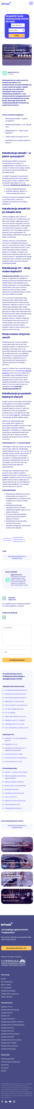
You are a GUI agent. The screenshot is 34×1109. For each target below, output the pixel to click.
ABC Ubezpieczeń (7, 982)
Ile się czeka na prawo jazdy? (15, 786)
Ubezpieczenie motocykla (14, 793)
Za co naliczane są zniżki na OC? (16, 728)
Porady (3, 979)
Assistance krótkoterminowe (15, 694)
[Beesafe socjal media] (2, 1102)
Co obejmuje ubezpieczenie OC (16, 690)
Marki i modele (6, 985)
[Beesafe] (6, 3)
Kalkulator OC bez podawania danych (16, 739)
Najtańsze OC (5, 1016)
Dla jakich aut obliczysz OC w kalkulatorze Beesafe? (15, 749)
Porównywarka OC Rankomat (16, 758)
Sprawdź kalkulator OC (16, 948)
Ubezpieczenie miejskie (8, 1043)
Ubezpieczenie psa (12, 789)
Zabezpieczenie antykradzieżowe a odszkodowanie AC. (19, 539)
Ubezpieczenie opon (7, 1028)
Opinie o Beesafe (6, 997)
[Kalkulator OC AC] (17, 26)
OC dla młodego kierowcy (14, 709)
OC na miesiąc (10, 713)
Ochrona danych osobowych (10, 1062)
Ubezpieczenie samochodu (10, 1010)
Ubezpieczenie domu (8, 1019)
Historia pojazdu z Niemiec (14, 782)
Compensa (4, 1068)
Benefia (3, 1071)
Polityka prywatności (8, 1059)
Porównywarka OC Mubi (13, 754)
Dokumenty (5, 1065)
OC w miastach (6, 988)
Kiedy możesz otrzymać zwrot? (17, 137)
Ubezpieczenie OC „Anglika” (15, 720)
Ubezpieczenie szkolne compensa (12, 1022)
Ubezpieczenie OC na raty (14, 724)
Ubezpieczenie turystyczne (10, 994)
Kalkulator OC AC (11, 744)
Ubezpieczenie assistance (9, 1046)
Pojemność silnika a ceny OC (15, 716)
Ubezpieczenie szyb (7, 1031)
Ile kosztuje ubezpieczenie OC (16, 698)
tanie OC (17, 415)
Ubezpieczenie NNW (7, 1037)
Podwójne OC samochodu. (7, 539)
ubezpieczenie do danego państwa (12, 1025)
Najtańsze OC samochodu (14, 701)
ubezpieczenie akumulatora (10, 1034)
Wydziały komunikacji (8, 991)
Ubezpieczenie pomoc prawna (11, 1040)
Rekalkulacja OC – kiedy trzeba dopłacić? (16, 132)
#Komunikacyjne (9, 48)
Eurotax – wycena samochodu (16, 772)
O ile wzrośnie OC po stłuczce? (16, 705)
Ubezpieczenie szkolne (13, 808)
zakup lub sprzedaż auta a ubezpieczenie (17, 557)
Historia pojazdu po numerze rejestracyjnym (15, 777)
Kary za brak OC (11, 797)
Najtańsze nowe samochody (15, 801)
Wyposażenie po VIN (12, 804)
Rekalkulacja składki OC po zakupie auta (18, 126)
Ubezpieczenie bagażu (8, 1049)
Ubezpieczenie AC (7, 1013)
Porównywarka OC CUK (13, 762)
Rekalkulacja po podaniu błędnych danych (18, 141)
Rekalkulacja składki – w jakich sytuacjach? (16, 120)
